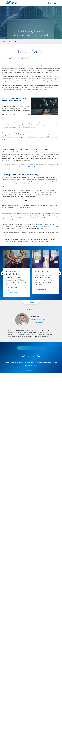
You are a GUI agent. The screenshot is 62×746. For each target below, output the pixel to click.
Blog (4, 41)
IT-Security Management (34, 167)
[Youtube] (39, 356)
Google (56, 216)
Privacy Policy (14, 362)
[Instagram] (28, 356)
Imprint (7, 362)
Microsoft (46, 216)
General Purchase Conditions (26, 362)
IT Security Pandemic (12, 41)
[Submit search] (44, 3)
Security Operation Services (45, 224)
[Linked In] (23, 356)
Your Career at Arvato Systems (43, 362)
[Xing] (33, 356)
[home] (11, 2)
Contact (55, 362)
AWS (50, 216)
